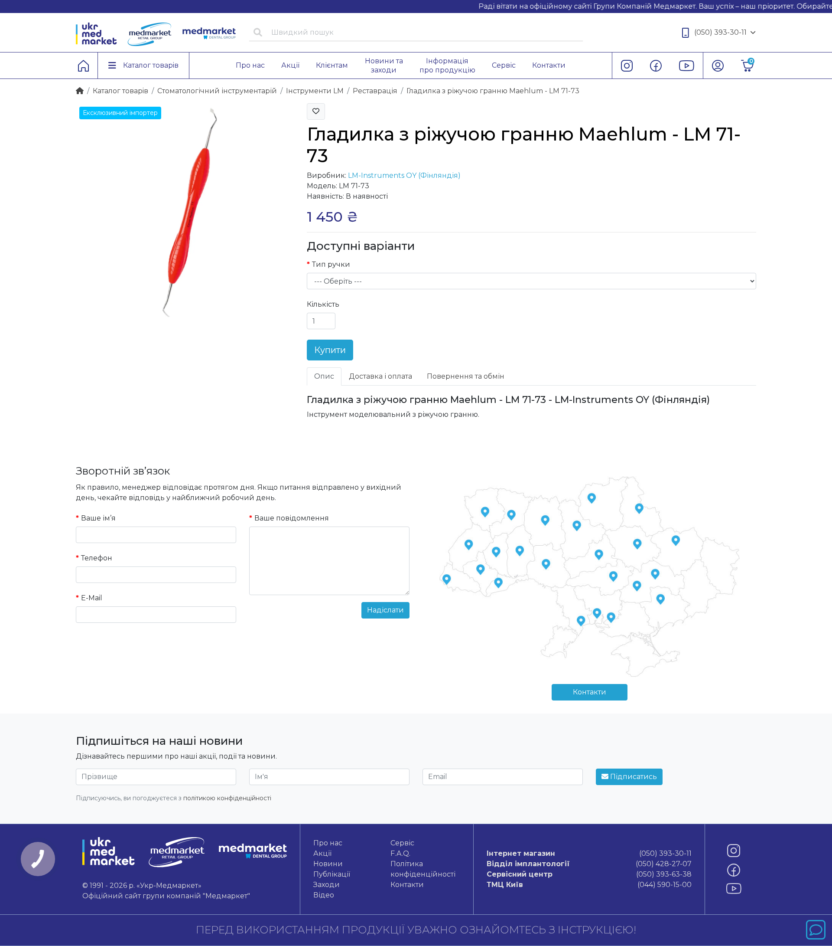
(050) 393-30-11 (720, 32)
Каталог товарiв (120, 91)
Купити (330, 350)
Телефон (96, 558)
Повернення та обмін (465, 376)
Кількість (323, 304)
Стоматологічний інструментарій (217, 91)
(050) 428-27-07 (589, 864)
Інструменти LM (315, 91)
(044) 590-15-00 (589, 885)
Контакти (589, 692)
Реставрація (375, 91)
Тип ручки (331, 264)
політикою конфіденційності (227, 798)
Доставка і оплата (380, 376)
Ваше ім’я (98, 518)
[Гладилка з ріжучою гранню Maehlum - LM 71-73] (185, 212)
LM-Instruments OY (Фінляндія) (404, 175)
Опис (324, 376)
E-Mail (91, 598)
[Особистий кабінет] (717, 65)
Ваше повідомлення (291, 518)
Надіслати (385, 610)
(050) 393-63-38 (589, 874)
